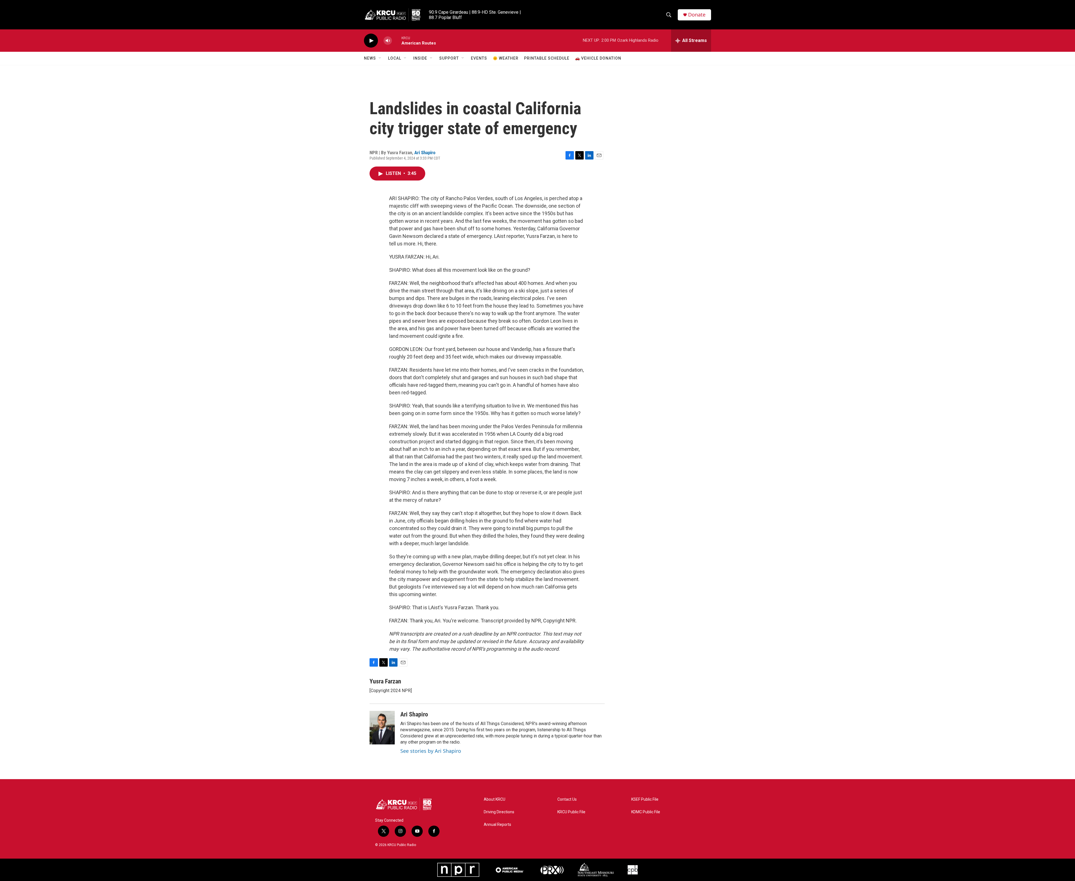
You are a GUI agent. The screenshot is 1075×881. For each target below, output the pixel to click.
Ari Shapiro (424, 152)
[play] (370, 41)
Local (394, 58)
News (370, 58)
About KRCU (494, 799)
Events (479, 58)
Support (449, 58)
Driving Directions (499, 812)
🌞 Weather (505, 58)
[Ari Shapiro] (382, 727)
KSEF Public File (644, 799)
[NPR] (458, 870)
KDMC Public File (645, 812)
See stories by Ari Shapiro (430, 751)
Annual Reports (497, 825)
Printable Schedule (546, 58)
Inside (420, 58)
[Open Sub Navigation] (380, 58)
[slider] (397, 40)
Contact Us (567, 799)
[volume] (387, 40)
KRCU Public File (571, 812)
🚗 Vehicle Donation (598, 58)
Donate (696, 15)
